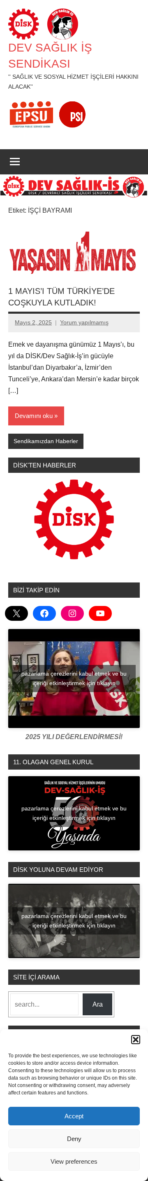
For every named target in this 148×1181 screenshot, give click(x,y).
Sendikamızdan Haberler (46, 441)
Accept (74, 1116)
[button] (136, 1039)
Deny (74, 1138)
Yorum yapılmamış (84, 322)
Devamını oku (34, 415)
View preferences (74, 1161)
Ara (97, 1004)
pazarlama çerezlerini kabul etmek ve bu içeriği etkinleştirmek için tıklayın (74, 678)
